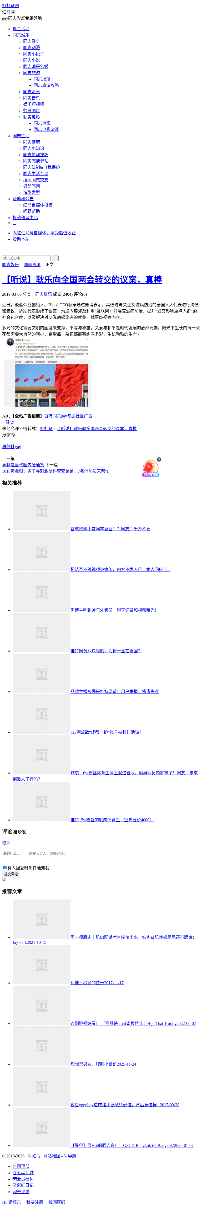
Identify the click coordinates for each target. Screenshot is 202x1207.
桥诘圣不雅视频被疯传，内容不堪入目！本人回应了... (120, 569)
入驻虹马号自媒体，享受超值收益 (44, 233)
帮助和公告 (23, 199)
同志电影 (42, 123)
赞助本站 (21, 239)
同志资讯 (31, 91)
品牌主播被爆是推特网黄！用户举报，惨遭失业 (114, 691)
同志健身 (31, 41)
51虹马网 (10, 5)
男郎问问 (31, 186)
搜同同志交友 (35, 180)
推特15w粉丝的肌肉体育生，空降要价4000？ (112, 820)
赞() (8, 422)
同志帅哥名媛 (35, 66)
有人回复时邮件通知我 (28, 868)
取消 (6, 843)
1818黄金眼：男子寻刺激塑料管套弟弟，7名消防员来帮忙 (55, 471)
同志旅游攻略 (46, 85)
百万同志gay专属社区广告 (68, 416)
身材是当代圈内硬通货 (23, 465)
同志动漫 (31, 47)
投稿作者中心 (25, 217)
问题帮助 (31, 211)
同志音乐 (31, 98)
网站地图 (51, 1156)
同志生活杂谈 (35, 173)
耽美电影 (31, 117)
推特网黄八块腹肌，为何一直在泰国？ (106, 651)
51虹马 (46, 428)
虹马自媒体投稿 (38, 205)
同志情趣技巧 (35, 154)
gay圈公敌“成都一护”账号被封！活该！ (106, 732)
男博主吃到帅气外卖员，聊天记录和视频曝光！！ (116, 610)
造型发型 (31, 192)
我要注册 (34, 1202)
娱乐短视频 (33, 104)
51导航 (70, 1156)
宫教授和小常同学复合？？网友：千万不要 (110, 529)
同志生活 (21, 136)
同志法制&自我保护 (41, 167)
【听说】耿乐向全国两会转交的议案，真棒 (82, 279)
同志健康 (31, 142)
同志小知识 (33, 148)
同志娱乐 (21, 35)
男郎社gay (11, 446)
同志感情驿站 (35, 161)
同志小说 (31, 60)
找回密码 (56, 1202)
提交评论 (11, 874)
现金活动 (21, 29)
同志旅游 (31, 73)
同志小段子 (33, 54)
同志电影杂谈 (46, 129)
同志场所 (42, 79)
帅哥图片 (31, 110)
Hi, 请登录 (11, 1202)
